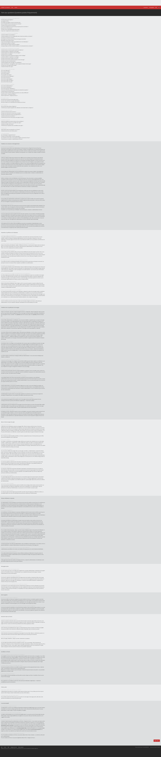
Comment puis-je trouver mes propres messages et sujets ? (12, 117)
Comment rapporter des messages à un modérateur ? (11, 62)
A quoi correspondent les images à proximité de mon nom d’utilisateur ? (14, 41)
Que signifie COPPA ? (5, 21)
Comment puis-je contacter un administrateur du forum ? (12, 139)
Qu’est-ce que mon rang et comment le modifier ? (10, 44)
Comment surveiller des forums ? (7, 124)
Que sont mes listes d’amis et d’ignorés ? (9, 106)
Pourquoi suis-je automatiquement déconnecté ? (10, 29)
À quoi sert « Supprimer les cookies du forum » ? (10, 30)
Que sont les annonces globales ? (7, 76)
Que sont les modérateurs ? (6, 87)
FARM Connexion (5, 7)
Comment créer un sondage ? (6, 54)
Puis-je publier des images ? (6, 74)
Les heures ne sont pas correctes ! (7, 37)
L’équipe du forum (14, 747)
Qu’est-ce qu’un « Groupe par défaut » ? (8, 94)
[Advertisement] (80, 3)
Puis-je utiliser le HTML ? (5, 72)
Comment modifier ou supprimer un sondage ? (10, 56)
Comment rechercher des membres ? (8, 116)
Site (12, 7)
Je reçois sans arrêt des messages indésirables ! (10, 100)
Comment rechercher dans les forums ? (8, 111)
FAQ (8, 747)
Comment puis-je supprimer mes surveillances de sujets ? (12, 125)
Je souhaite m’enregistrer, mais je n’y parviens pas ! (11, 22)
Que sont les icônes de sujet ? (7, 81)
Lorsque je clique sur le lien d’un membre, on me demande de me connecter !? (17, 45)
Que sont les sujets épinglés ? (7, 79)
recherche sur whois (29, 722)
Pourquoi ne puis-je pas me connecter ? (8, 25)
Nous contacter (21, 747)
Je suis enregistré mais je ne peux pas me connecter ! (11, 23)
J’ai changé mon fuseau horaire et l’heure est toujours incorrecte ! (13, 39)
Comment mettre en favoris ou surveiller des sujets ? (11, 122)
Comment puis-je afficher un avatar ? (8, 43)
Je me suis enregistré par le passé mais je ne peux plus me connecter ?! (14, 26)
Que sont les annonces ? (6, 77)
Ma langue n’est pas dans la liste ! (7, 40)
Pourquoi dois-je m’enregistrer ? (7, 19)
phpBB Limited (31, 707)
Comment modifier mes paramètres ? (8, 34)
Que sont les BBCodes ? (5, 70)
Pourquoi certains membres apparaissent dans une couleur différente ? (15, 92)
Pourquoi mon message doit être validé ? (9, 65)
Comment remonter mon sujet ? (7, 66)
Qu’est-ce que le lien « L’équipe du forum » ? (9, 95)
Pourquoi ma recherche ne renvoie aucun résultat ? (11, 113)
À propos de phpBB (17, 710)
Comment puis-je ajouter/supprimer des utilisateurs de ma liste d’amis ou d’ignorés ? (17, 107)
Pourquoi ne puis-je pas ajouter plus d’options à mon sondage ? (13, 55)
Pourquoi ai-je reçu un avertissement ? (8, 61)
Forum (16, 7)
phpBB (10, 271)
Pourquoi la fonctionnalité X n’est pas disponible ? (10, 136)
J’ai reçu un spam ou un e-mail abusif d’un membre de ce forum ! (13, 102)
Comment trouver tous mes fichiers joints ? (9, 130)
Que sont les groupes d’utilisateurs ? (8, 88)
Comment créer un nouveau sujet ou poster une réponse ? (12, 50)
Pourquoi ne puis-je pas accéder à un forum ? (9, 58)
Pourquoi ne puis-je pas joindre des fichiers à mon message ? (13, 59)
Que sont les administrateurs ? (7, 85)
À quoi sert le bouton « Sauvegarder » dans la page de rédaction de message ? (16, 63)
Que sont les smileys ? (5, 73)
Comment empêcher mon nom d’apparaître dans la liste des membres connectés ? (17, 36)
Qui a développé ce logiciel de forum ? (8, 134)
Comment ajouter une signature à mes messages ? (11, 52)
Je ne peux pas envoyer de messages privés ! (9, 99)
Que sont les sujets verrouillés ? (7, 80)
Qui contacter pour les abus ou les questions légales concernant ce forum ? (15, 137)
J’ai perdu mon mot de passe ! (6, 28)
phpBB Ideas (15, 715)
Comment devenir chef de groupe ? (8, 91)
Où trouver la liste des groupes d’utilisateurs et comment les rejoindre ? (14, 90)
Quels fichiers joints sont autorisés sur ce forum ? (10, 129)
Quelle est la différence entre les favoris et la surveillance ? (12, 121)
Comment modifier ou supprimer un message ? (10, 51)
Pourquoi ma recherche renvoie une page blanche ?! (11, 114)
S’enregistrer (151, 7)
